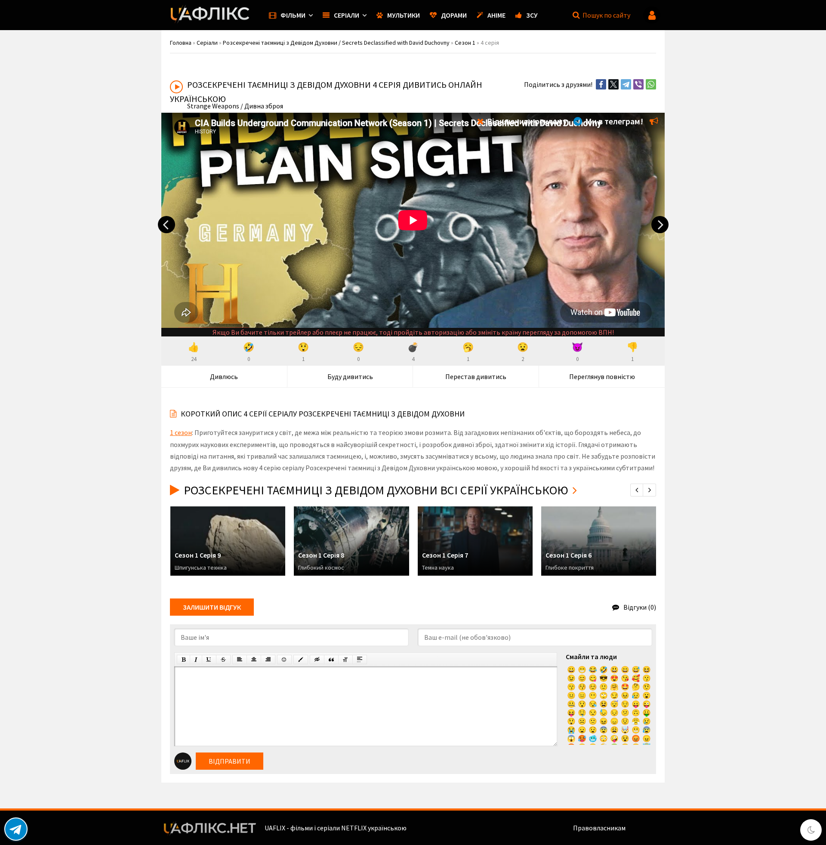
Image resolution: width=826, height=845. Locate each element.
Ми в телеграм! (613, 121)
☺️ (593, 686)
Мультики (403, 15)
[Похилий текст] (196, 659)
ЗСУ (532, 15)
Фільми (292, 15)
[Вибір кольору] (300, 659)
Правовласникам (599, 827)
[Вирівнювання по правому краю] (268, 659)
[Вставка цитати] (331, 659)
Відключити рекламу (526, 121)
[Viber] (638, 84)
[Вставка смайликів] (284, 659)
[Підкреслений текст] (209, 659)
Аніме (496, 15)
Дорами (454, 15)
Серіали (346, 15)
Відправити (229, 761)
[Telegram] (626, 84)
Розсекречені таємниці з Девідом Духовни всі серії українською (376, 490)
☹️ (582, 721)
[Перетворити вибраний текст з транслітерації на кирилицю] (345, 659)
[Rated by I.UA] (646, 827)
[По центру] (254, 659)
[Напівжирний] (183, 659)
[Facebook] (601, 84)
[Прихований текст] (317, 659)
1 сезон (181, 432)
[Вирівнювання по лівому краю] (239, 659)
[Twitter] (613, 84)
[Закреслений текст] (223, 659)
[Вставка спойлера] (359, 659)
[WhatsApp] (651, 84)
